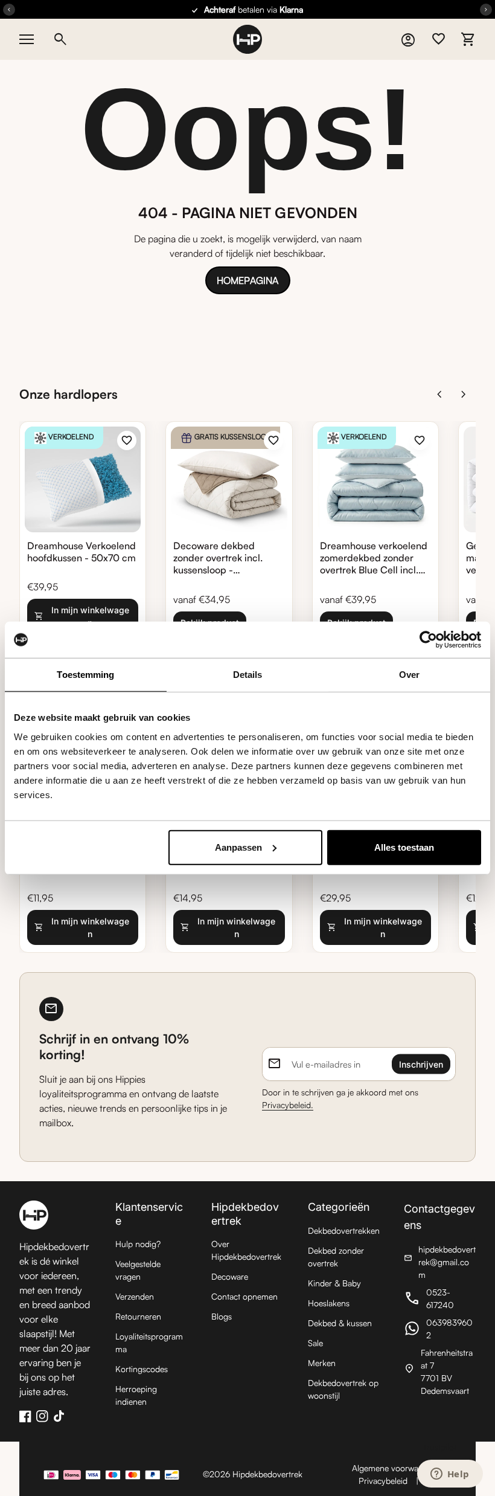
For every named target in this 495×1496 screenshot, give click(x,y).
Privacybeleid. (287, 1105)
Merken (322, 1363)
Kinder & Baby (334, 1283)
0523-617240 (440, 1298)
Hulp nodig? (138, 1244)
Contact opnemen (244, 1296)
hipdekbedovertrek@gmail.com (440, 1262)
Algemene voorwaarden (395, 1468)
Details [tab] (248, 674)
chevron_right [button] (463, 394)
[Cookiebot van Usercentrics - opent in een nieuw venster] (428, 640)
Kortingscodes (141, 1369)
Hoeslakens (329, 1303)
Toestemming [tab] (85, 674)
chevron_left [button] (439, 394)
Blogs (221, 1316)
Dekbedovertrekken (344, 1230)
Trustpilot (439, 1447)
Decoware (229, 1276)
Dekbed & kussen (340, 1323)
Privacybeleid (383, 1480)
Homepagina (247, 280)
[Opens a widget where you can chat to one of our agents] (450, 1475)
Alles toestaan (404, 847)
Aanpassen (238, 847)
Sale (315, 1343)
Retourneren (138, 1316)
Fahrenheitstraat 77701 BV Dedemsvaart (440, 1371)
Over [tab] (409, 674)
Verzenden (134, 1296)
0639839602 (440, 1328)
